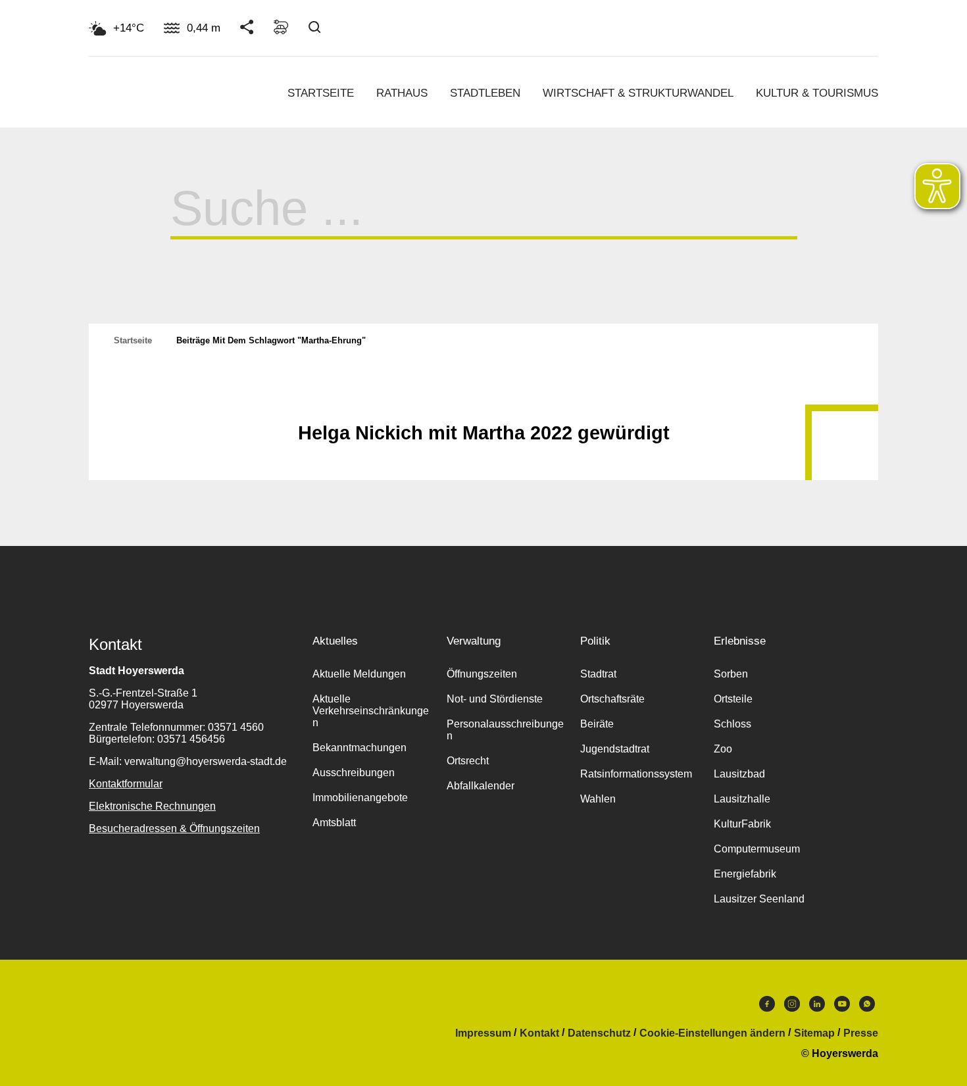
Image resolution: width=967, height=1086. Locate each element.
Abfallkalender (480, 785)
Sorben (731, 673)
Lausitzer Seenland (759, 898)
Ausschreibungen (353, 772)
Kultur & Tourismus (817, 93)
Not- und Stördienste (495, 698)
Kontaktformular (125, 783)
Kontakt (539, 1033)
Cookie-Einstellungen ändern (712, 1033)
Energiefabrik (745, 873)
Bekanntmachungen (359, 747)
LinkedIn (817, 1007)
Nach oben (483, 400)
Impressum (483, 1033)
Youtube (842, 1007)
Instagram (792, 1007)
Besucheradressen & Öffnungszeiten (174, 828)
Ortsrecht (468, 760)
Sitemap (814, 1033)
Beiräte (597, 723)
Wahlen (598, 798)
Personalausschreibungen (505, 729)
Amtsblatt (334, 822)
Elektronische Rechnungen (152, 806)
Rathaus (402, 93)
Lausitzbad (739, 773)
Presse (860, 1033)
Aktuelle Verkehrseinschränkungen (370, 710)
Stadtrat (598, 673)
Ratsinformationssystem (636, 773)
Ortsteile (733, 698)
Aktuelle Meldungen (359, 673)
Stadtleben (485, 93)
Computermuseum (757, 848)
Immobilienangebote (360, 797)
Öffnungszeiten (482, 673)
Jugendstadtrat (614, 748)
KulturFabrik (742, 823)
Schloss (732, 723)
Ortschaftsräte (612, 698)
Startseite (320, 93)
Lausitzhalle (742, 798)
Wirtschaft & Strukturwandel (638, 93)
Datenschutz (599, 1033)
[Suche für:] (483, 221)
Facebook (767, 1007)
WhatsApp (867, 1007)
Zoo (723, 748)
